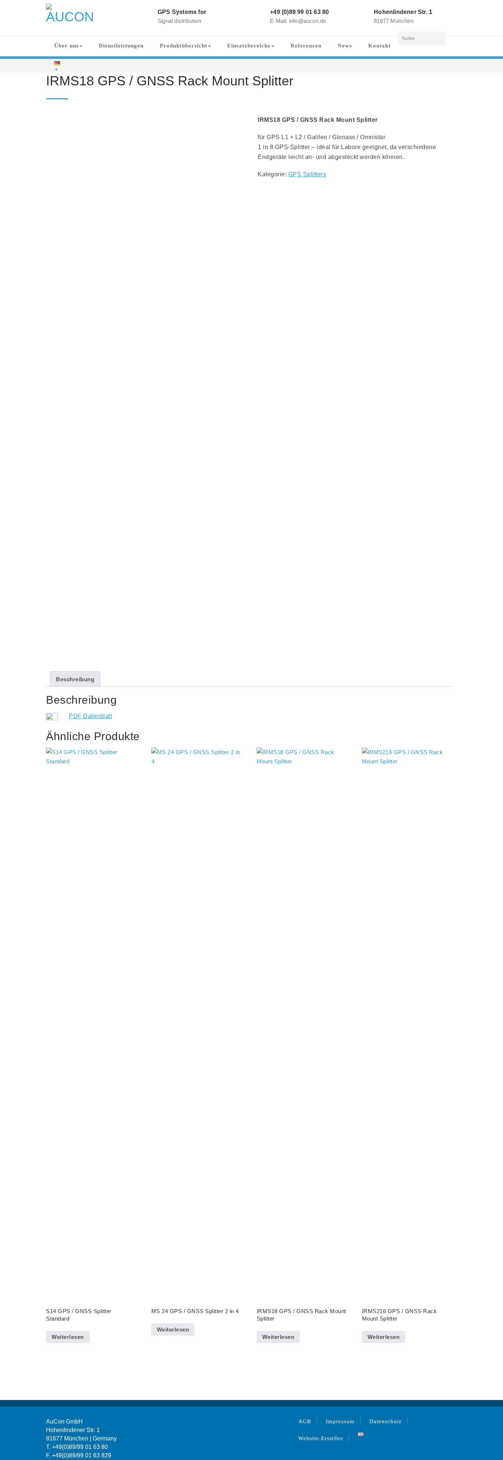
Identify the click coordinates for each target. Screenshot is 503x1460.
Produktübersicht (183, 46)
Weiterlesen (68, 1337)
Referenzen (306, 46)
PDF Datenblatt (90, 716)
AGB (304, 1421)
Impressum (340, 1421)
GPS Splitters (307, 174)
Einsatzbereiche (249, 46)
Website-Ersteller (320, 1438)
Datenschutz (385, 1421)
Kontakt (379, 46)
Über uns (66, 46)
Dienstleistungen (121, 46)
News (345, 46)
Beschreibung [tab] (75, 679)
